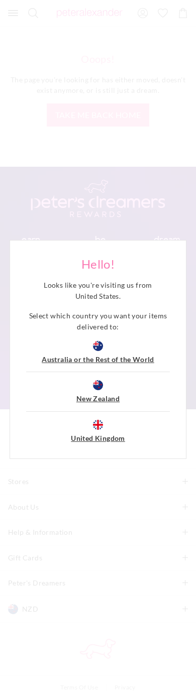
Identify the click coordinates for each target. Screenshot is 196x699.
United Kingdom (98, 438)
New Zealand (98, 398)
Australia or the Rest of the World (98, 359)
